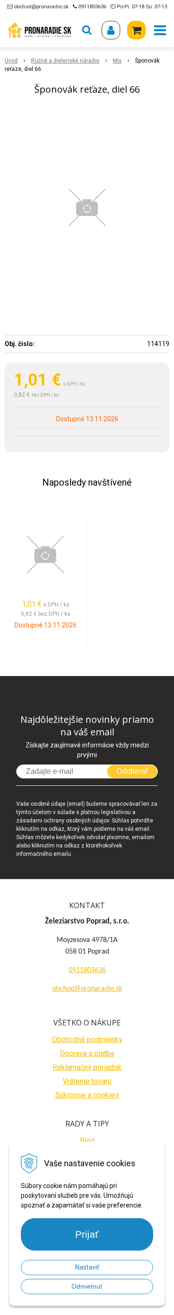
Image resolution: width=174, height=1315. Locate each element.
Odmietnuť (87, 1286)
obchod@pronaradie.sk (41, 7)
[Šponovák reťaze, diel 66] (87, 207)
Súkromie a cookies (87, 1095)
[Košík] (136, 30)
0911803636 (92, 7)
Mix (117, 60)
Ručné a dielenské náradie (65, 60)
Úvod (11, 60)
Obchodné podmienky (87, 1039)
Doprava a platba (87, 1053)
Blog (87, 1140)
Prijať (87, 1234)
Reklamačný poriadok (87, 1067)
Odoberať (132, 771)
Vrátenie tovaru (87, 1081)
